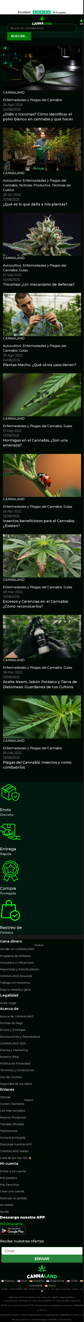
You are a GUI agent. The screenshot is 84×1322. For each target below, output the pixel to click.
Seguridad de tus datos (16, 1084)
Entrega (8, 849)
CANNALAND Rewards (16, 976)
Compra (8, 888)
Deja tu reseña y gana (15, 989)
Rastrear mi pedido (13, 1198)
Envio (5, 809)
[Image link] (12, 1230)
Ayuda (4, 1211)
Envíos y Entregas (13, 1030)
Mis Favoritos (9, 1184)
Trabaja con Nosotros (15, 983)
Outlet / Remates (16, 1103)
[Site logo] (42, 20)
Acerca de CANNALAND (17, 1016)
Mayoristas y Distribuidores (19, 969)
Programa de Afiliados (15, 956)
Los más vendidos (12, 1110)
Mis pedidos (8, 1178)
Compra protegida (12, 1137)
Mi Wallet (6, 1205)
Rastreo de (11, 927)
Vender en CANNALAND (22, 948)
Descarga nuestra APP (16, 1144)
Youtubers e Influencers (17, 962)
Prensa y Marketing (14, 1050)
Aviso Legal (8, 1003)
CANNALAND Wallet (14, 1151)
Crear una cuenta (12, 1191)
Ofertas (5, 1097)
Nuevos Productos (13, 1117)
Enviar (42, 1259)
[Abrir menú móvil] (4, 20)
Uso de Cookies (11, 1077)
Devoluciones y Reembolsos (20, 1036)
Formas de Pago (11, 1023)
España (38, 1281)
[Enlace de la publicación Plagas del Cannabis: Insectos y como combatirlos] (42, 668)
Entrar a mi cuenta (13, 1171)
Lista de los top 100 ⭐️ (16, 1158)
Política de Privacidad (15, 1063)
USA (24, 1281)
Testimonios (9, 1131)
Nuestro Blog (9, 1057)
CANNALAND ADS (13, 1043)
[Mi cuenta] (75, 20)
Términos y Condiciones (17, 1070)
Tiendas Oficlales (12, 1124)
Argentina (57, 1281)
